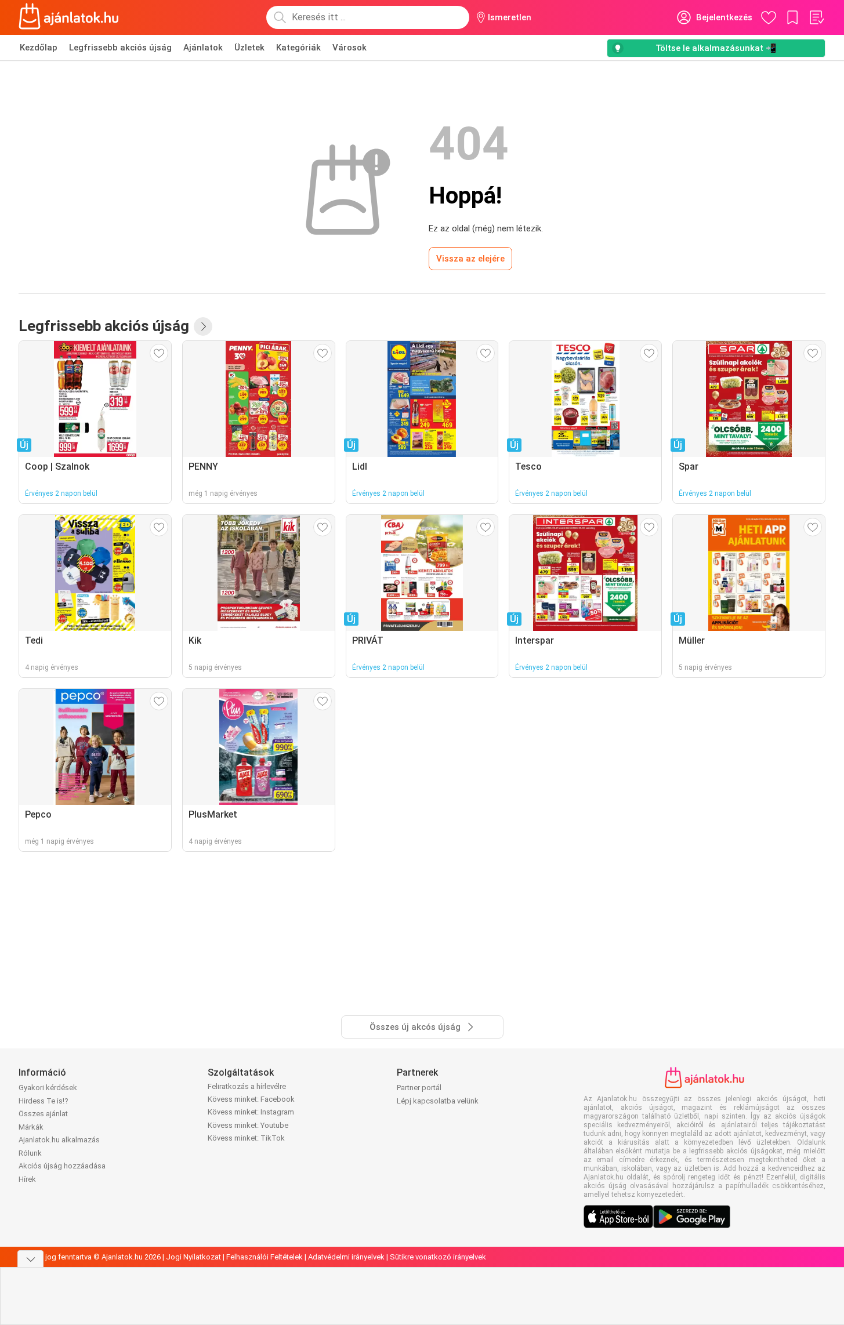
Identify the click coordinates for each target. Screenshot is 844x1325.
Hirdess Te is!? (43, 1101)
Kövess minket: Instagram (251, 1112)
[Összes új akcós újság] (203, 326)
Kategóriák (298, 47)
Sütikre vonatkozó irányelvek (438, 1257)
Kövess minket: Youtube (248, 1125)
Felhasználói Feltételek (264, 1257)
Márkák (31, 1127)
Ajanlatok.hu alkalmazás (59, 1139)
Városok (349, 47)
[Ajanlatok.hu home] (69, 17)
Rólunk (30, 1153)
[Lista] (816, 17)
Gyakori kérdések (48, 1087)
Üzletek (249, 47)
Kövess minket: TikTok (246, 1138)
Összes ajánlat (43, 1113)
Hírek (27, 1179)
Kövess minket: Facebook (251, 1099)
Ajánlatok (203, 47)
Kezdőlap (38, 47)
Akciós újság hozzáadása (62, 1165)
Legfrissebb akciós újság (120, 47)
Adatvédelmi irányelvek (346, 1257)
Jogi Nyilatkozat (193, 1257)
